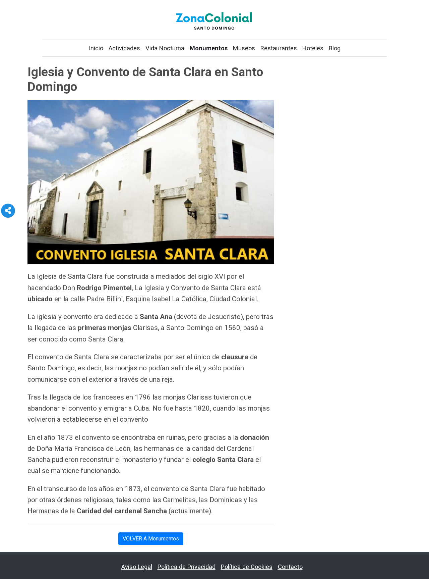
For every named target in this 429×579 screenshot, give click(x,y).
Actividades (124, 48)
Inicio (96, 48)
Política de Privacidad (187, 566)
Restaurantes (278, 48)
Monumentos (209, 48)
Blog (335, 48)
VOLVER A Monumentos (151, 538)
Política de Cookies (246, 566)
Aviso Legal (136, 566)
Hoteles (312, 48)
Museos (244, 48)
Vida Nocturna (164, 48)
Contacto (290, 566)
